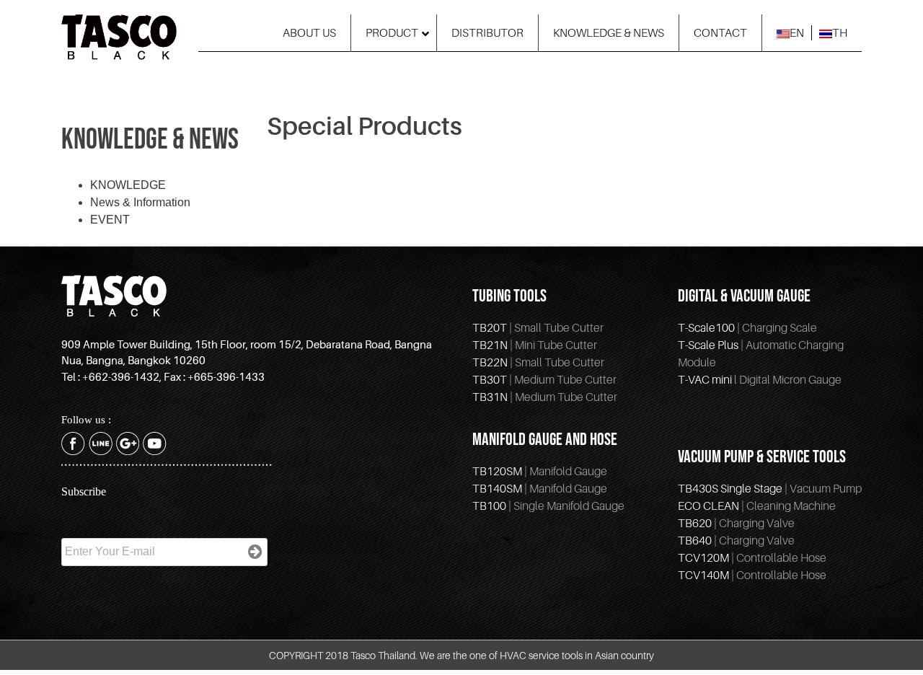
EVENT (110, 219)
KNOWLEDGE (128, 185)
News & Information (140, 202)
